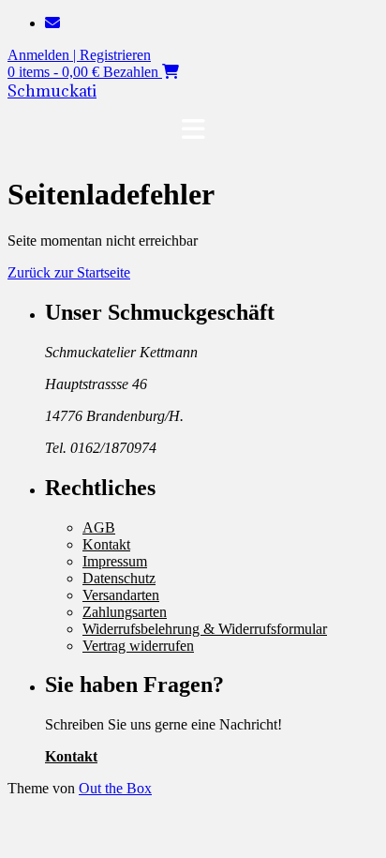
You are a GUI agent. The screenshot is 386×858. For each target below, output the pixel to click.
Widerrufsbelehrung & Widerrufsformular (204, 629)
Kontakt (106, 544)
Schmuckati (51, 91)
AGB (98, 527)
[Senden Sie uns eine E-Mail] (52, 23)
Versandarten (120, 595)
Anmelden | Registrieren (79, 55)
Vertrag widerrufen (138, 646)
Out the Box (115, 788)
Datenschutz (119, 578)
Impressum (114, 561)
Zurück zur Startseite (68, 272)
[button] (193, 129)
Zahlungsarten (124, 612)
